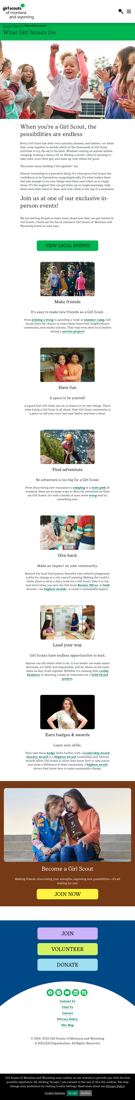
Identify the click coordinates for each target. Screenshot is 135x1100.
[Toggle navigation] (128, 11)
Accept (72, 1093)
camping (79, 487)
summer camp (94, 319)
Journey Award (37, 757)
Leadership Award (96, 753)
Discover (7, 26)
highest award (97, 764)
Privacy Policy (67, 1019)
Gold (106, 585)
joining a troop (42, 319)
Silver (93, 585)
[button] (121, 11)
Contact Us (67, 1001)
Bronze (83, 585)
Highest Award (65, 757)
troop (93, 495)
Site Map (67, 1025)
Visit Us (67, 1007)
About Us (18, 26)
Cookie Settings (55, 1093)
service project (73, 331)
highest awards (55, 589)
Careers (67, 1013)
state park (98, 487)
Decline (86, 1093)
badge (51, 753)
